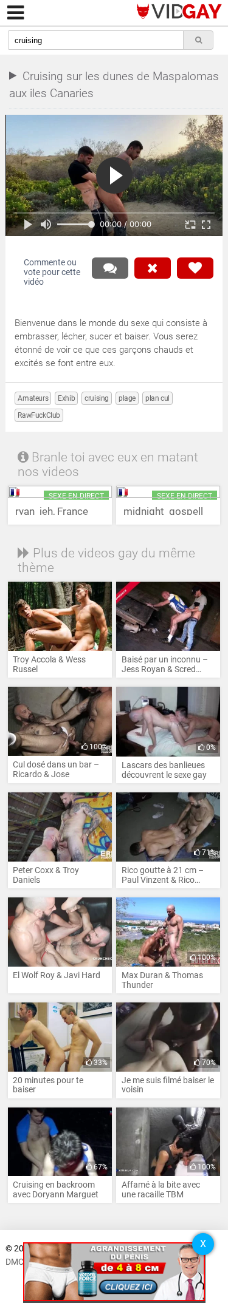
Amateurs (33, 398)
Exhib (66, 398)
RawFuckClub (39, 415)
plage (127, 398)
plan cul (157, 398)
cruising (97, 398)
